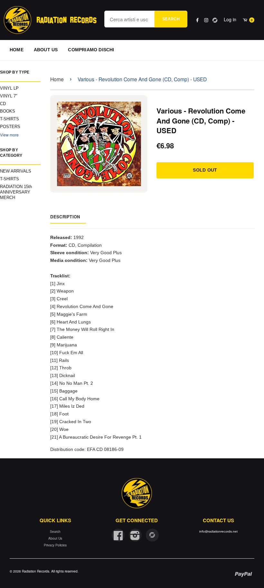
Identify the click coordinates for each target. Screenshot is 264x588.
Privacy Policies (55, 545)
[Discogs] (214, 20)
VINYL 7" (8, 96)
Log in (230, 19)
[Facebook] (197, 20)
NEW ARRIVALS (15, 171)
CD (3, 103)
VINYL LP (9, 88)
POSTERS (10, 126)
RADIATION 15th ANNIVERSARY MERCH (16, 192)
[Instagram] (206, 20)
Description (65, 217)
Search (171, 19)
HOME (17, 49)
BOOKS (7, 111)
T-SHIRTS (9, 118)
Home (57, 79)
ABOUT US (46, 49)
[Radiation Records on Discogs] (152, 535)
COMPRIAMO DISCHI (91, 49)
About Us (55, 538)
